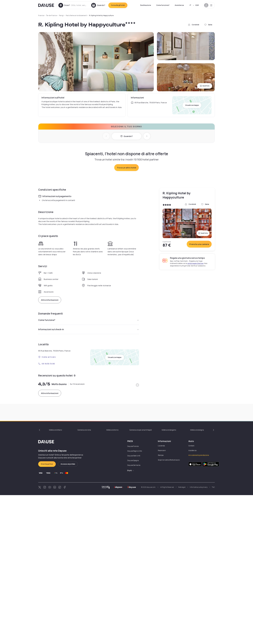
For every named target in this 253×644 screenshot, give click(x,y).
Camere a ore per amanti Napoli (140, 430)
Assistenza (179, 5)
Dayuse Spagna (133, 460)
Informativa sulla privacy (199, 487)
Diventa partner (47, 464)
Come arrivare (49, 357)
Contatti (191, 446)
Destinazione (145, 5)
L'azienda (161, 446)
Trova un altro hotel (126, 167)
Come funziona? (162, 5)
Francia (41, 15)
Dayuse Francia (133, 446)
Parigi (61, 15)
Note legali (182, 487)
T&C (213, 487)
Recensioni (162, 450)
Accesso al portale (68, 464)
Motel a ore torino (112, 430)
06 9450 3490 (48, 363)
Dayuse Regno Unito (134, 451)
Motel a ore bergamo (169, 430)
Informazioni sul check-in (51, 329)
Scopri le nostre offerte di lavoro (169, 460)
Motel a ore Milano (55, 430)
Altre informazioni (49, 300)
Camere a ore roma (84, 430)
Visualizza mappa (192, 105)
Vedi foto (206, 86)
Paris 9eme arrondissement (76, 15)
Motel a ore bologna (197, 430)
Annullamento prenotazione (198, 455)
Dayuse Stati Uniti (133, 456)
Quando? (128, 136)
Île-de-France (51, 15)
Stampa (161, 455)
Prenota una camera (199, 244)
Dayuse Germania (133, 465)
